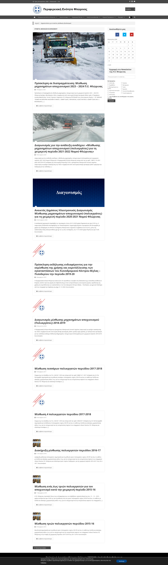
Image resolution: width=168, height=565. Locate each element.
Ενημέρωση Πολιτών (77, 17)
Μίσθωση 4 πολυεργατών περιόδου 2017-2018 (63, 414)
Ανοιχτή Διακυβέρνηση (92, 17)
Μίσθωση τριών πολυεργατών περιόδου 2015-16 (64, 523)
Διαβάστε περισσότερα (45, 106)
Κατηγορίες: (111, 81)
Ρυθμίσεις (43, 563)
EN (59, 1)
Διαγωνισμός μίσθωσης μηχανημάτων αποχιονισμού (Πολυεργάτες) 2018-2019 (67, 321)
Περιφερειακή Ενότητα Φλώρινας (46, 17)
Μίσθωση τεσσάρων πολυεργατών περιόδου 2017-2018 (68, 368)
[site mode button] (130, 17)
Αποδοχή (121, 561)
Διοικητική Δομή (64, 17)
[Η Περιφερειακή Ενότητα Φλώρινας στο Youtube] (132, 34)
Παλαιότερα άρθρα (40, 548)
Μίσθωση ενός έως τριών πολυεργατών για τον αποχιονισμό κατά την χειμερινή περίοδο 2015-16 (65, 488)
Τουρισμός (120, 17)
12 (117, 51)
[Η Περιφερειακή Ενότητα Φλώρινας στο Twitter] (124, 34)
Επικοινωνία (53, 1)
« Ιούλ (109, 65)
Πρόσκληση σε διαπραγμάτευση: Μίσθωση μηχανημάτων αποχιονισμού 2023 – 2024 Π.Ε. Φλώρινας (69, 85)
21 (125, 54)
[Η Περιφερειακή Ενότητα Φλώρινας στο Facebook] (117, 34)
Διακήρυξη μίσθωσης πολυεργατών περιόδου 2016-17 (68, 450)
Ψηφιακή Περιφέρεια (108, 17)
